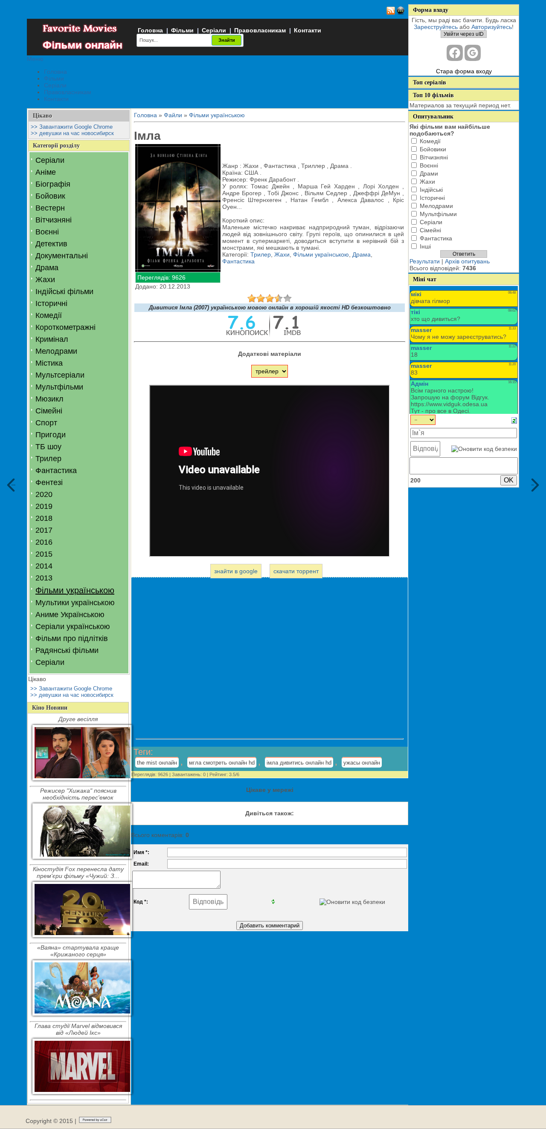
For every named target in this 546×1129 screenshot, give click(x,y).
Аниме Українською (70, 614)
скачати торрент (296, 571)
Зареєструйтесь (436, 26)
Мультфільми (59, 387)
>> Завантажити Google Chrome (72, 127)
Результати (425, 261)
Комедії (48, 315)
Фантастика (56, 470)
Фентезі (49, 482)
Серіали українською (72, 626)
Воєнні (47, 232)
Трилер (48, 458)
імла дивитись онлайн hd (299, 762)
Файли (173, 115)
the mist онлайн (157, 762)
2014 (43, 566)
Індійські (431, 189)
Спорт (46, 423)
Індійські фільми (64, 291)
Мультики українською (75, 602)
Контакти (307, 30)
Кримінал (51, 339)
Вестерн (50, 208)
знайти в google (236, 571)
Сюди (13, 485)
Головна (150, 30)
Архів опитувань (467, 261)
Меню (35, 58)
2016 (43, 542)
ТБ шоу (48, 446)
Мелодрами (56, 351)
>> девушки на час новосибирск (72, 133)
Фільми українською (74, 590)
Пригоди (50, 434)
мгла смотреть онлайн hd (222, 762)
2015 (43, 554)
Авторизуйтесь (491, 26)
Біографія (52, 184)
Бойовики (433, 149)
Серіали (214, 30)
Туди (532, 485)
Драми (429, 173)
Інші (425, 246)
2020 (43, 494)
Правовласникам (260, 30)
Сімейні (48, 411)
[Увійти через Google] (473, 53)
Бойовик (50, 196)
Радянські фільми (67, 650)
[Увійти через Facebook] (455, 53)
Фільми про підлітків (71, 638)
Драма (46, 267)
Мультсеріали (59, 375)
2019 (43, 506)
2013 (43, 578)
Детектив (51, 244)
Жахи (45, 279)
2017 (43, 530)
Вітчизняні (53, 220)
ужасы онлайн (361, 762)
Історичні (51, 303)
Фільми (182, 30)
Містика (49, 363)
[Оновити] (514, 419)
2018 (43, 518)
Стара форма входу (464, 71)
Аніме (45, 172)
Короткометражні (65, 327)
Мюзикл (49, 399)
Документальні (61, 255)
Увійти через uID (464, 34)
